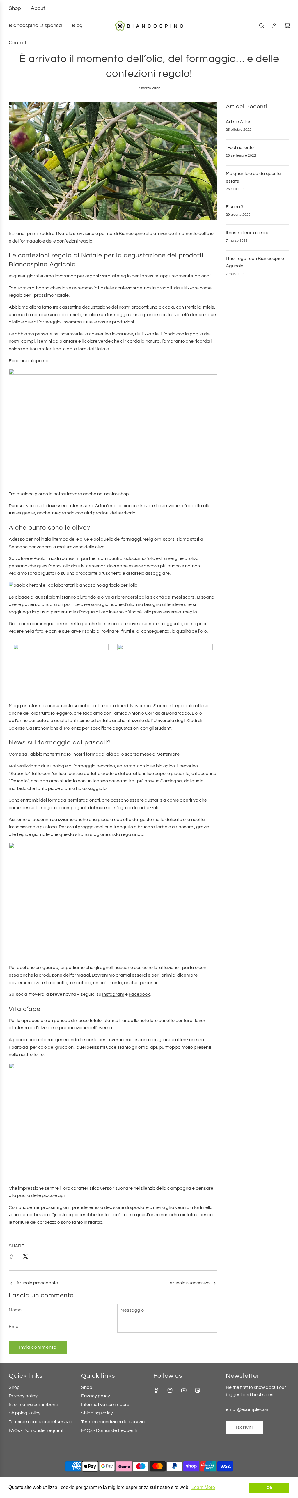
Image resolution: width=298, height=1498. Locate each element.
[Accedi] (274, 25)
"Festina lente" (240, 147)
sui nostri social (70, 705)
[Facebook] (156, 1390)
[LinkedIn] (197, 1390)
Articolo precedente (37, 1283)
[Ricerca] (261, 25)
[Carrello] (287, 25)
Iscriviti (244, 1427)
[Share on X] (25, 1257)
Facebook (139, 994)
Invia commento (37, 1347)
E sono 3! (235, 206)
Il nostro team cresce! (248, 232)
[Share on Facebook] (11, 1257)
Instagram (113, 994)
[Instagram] (170, 1390)
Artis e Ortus (238, 121)
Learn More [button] (203, 1487)
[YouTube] (183, 1390)
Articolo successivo (189, 1283)
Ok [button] (269, 1487)
